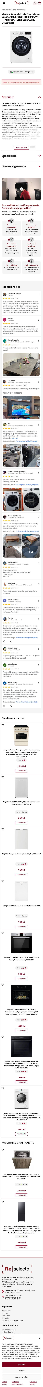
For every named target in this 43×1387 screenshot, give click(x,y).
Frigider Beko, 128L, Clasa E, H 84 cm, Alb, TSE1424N (21, 854)
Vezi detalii (21, 771)
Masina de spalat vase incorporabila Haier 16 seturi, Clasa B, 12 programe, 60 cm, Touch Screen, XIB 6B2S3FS (21, 1176)
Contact (5, 1313)
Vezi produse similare (31, 82)
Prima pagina (6, 10)
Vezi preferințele (21, 1377)
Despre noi (6, 1311)
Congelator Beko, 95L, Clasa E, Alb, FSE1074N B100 (21, 906)
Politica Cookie (7, 1332)
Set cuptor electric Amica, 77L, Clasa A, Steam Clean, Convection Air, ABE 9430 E (21, 959)
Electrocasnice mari (18, 10)
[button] (40, 1338)
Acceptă (21, 1364)
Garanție (5, 1318)
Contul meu (6, 1316)
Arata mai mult (21, 148)
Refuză (21, 1371)
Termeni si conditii (9, 1329)
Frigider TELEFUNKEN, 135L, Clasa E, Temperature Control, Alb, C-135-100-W (21, 803)
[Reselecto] (21, 3)
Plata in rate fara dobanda (12, 1321)
